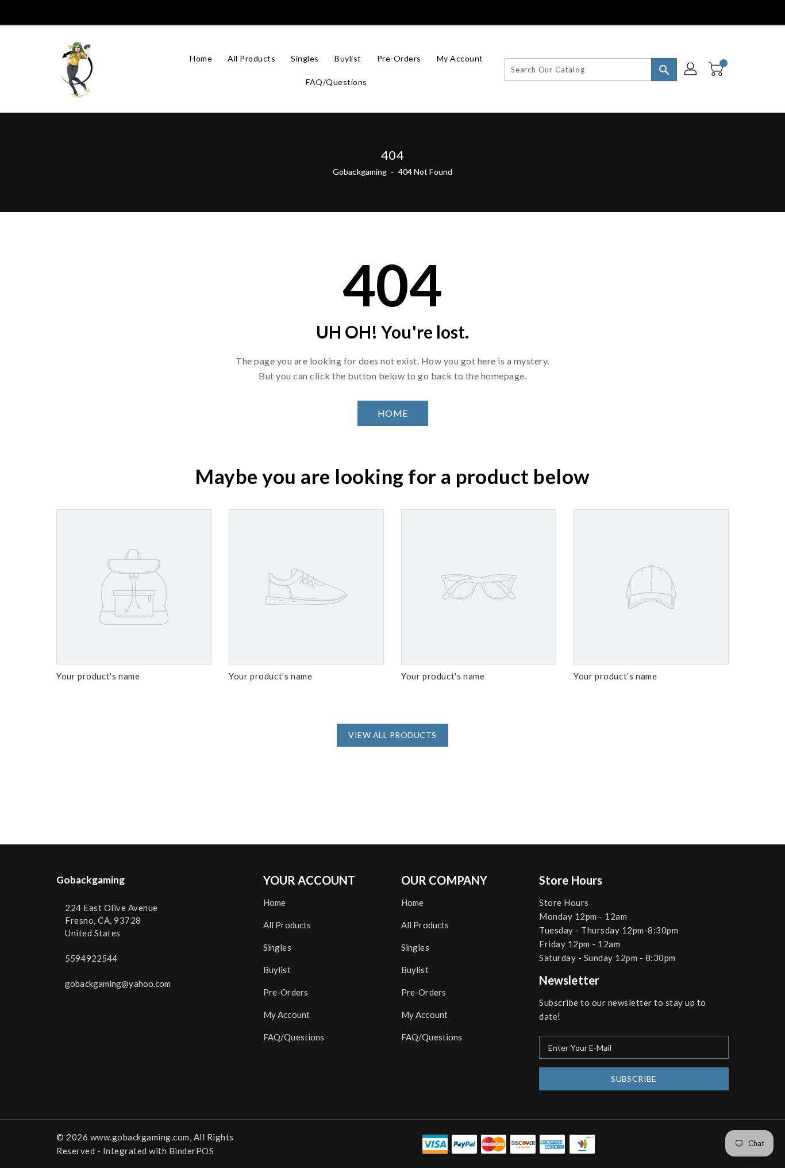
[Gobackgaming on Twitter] (61, 11)
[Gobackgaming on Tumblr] (125, 11)
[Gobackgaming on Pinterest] (82, 11)
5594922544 (91, 958)
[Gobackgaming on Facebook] (40, 11)
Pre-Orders (285, 992)
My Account (286, 1014)
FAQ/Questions (293, 1037)
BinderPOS (191, 1151)
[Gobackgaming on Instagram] (104, 11)
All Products (287, 925)
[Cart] (717, 69)
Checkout (664, 11)
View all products (392, 735)
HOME (393, 413)
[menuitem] (201, 58)
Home (274, 902)
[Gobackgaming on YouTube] (147, 11)
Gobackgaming (360, 171)
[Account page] (691, 69)
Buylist (277, 970)
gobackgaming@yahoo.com (118, 983)
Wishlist (716, 11)
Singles (277, 947)
